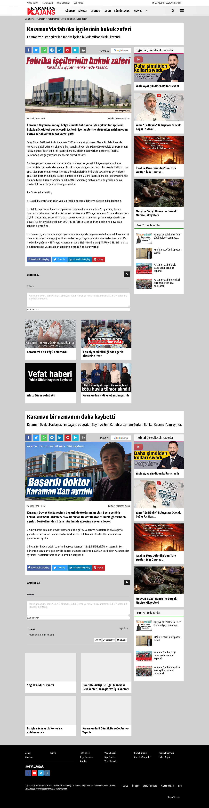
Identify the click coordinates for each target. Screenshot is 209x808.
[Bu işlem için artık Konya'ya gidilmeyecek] (50, 710)
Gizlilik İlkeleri (167, 786)
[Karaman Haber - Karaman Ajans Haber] (41, 10)
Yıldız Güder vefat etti (41, 395)
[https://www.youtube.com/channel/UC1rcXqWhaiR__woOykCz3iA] (34, 773)
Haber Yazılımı (174, 797)
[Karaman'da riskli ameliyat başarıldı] (106, 377)
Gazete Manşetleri (142, 757)
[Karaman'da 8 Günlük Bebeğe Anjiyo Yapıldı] (106, 710)
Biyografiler (109, 757)
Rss (180, 786)
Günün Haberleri (166, 753)
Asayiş (28, 753)
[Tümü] (145, 10)
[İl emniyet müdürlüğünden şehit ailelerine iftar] (106, 333)
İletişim (135, 786)
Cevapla (123, 640)
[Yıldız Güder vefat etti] (50, 377)
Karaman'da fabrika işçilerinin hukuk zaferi (67, 19)
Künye (125, 786)
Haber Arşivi (164, 757)
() (110, 640)
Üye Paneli (78, 2)
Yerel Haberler (111, 761)
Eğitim (53, 753)
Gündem (41, 19)
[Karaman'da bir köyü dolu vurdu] (50, 333)
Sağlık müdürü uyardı (40, 685)
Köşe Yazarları (86, 757)
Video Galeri (110, 753)
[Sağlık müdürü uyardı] (50, 667)
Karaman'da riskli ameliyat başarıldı (105, 395)
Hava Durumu (140, 753)
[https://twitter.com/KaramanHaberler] (41, 773)
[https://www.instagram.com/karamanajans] (47, 773)
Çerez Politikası (150, 786)
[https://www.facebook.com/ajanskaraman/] (28, 773)
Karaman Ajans (123, 118)
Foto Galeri (85, 753)
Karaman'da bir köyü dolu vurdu (47, 352)
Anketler (83, 761)
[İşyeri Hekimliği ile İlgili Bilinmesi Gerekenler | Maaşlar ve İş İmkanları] (106, 667)
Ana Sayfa (29, 19)
